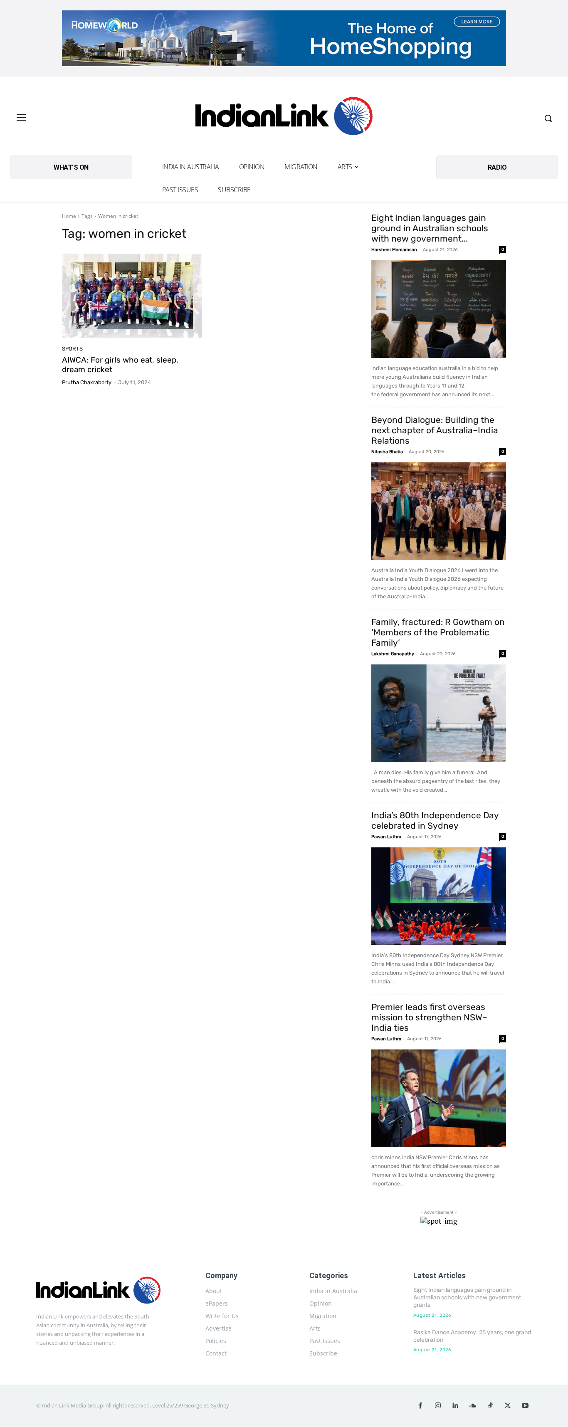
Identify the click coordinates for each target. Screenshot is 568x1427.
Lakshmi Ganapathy (392, 654)
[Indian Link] (284, 118)
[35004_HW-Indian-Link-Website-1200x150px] (284, 38)
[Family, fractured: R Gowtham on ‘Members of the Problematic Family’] (438, 713)
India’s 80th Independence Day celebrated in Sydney (435, 820)
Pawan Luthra (386, 836)
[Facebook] (420, 1405)
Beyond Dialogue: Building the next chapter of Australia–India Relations (434, 430)
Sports (72, 348)
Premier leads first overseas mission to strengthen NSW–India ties (429, 1017)
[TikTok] (490, 1405)
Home (69, 216)
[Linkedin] (455, 1405)
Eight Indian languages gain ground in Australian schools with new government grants (467, 1297)
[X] (507, 1405)
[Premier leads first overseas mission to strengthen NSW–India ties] (438, 1098)
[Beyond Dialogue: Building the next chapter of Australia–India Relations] (438, 511)
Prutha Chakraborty (86, 382)
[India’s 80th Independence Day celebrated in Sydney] (438, 896)
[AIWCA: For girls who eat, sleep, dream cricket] (132, 296)
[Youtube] (525, 1405)
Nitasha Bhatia (387, 451)
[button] (548, 118)
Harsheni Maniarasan (394, 249)
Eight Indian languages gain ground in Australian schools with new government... (429, 228)
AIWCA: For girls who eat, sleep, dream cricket (120, 364)
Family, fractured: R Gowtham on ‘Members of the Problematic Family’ (438, 632)
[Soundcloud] (472, 1405)
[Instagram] (438, 1405)
